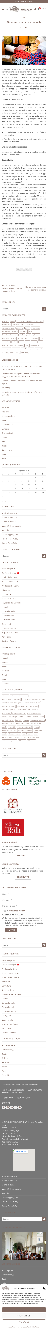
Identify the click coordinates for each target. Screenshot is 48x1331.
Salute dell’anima (9, 641)
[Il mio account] (35, 8)
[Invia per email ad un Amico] (30, 269)
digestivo (15, 331)
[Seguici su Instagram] (8, 1107)
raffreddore (38, 730)
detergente (6, 331)
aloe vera (5, 321)
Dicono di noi (7, 433)
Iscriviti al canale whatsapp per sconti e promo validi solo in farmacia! (24, 368)
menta (21, 342)
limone (20, 338)
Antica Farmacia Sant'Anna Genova (33, 699)
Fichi (30, 331)
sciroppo (5, 352)
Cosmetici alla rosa (10, 628)
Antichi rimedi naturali (11, 581)
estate (4, 717)
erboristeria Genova (34, 713)
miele (27, 342)
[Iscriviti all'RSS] (20, 1107)
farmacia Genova (38, 717)
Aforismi (5, 407)
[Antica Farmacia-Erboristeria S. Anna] (20, 8)
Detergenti (6, 624)
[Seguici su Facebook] (4, 1107)
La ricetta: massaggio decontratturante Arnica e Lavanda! (22, 393)
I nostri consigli (8, 658)
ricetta (4, 734)
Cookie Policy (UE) (9, 543)
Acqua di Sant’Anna (10, 632)
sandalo (24, 349)
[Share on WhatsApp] (18, 269)
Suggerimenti (7, 450)
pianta (37, 727)
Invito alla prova (8, 569)
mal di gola (19, 724)
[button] (45, 1288)
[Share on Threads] (26, 269)
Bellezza (5, 420)
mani (41, 338)
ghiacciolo (36, 335)
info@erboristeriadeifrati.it (13, 1136)
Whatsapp (6, 388)
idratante (5, 338)
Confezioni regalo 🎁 (10, 573)
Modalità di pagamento (11, 526)
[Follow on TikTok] (16, 1107)
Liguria (12, 724)
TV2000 (23, 737)
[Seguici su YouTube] (12, 1107)
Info (24, 17)
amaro (12, 321)
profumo (13, 345)
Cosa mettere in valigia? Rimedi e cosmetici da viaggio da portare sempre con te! (21, 375)
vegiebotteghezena (34, 737)
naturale (34, 342)
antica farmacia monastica (19, 696)
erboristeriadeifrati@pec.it (17, 1139)
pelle (40, 342)
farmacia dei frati (25, 717)
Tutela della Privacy (10, 539)
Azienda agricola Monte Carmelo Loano (30, 321)
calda (22, 325)
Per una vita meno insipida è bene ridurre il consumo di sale (12, 288)
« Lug (4, 501)
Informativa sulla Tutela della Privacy (28, 1327)
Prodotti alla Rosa (9, 577)
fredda (22, 335)
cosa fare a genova (8, 710)
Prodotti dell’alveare (10, 586)
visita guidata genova (9, 741)
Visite (4, 458)
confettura (29, 325)
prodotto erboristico (25, 730)
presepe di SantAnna (9, 730)
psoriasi (20, 345)
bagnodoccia (6, 325)
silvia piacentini (7, 737)
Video (4, 454)
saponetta (39, 349)
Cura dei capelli (8, 615)
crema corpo (35, 328)
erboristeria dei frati (18, 713)
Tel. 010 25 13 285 (9, 1133)
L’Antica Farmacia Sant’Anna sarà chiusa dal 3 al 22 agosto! (23, 382)
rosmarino (15, 349)
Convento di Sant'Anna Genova (27, 706)
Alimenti (5, 412)
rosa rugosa (6, 349)
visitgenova (31, 741)
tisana (12, 352)
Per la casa (6, 637)
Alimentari (6, 590)
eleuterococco (21, 710)
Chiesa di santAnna (8, 706)
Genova (26, 720)
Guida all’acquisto (9, 517)
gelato (28, 335)
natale (4, 727)
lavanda (13, 338)
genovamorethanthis (38, 720)
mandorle (34, 338)
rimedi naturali (27, 734)
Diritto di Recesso (9, 522)
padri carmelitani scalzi (25, 727)
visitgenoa (22, 741)
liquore (27, 338)
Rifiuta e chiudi (24, 1316)
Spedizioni (6, 530)
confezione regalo (8, 328)
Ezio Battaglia (13, 717)
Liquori (5, 607)
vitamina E (24, 352)
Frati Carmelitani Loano (10, 335)
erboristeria (6, 713)
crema (27, 328)
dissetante (23, 331)
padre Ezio (12, 727)
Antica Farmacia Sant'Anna (11, 699)
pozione (5, 345)
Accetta (23, 1310)
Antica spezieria (8, 416)
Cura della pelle (8, 611)
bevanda (16, 325)
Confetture (6, 594)
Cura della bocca (9, 620)
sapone (31, 349)
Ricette (4, 446)
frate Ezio (18, 720)
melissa (14, 342)
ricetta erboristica (14, 734)
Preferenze (24, 1322)
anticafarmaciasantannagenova (12, 703)
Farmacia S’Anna (7, 720)
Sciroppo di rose (9, 598)
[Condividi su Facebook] (22, 269)
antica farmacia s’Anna (32, 703)
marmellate (6, 342)
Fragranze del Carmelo (11, 603)
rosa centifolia (34, 345)
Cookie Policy (11, 1327)
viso (17, 352)
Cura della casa (8, 424)
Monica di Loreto (37, 724)
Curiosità (5, 429)
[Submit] (44, 309)
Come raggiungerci (10, 534)
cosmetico (19, 328)
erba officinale (33, 710)
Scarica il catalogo (9, 513)
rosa (26, 345)
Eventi (4, 437)
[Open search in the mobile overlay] (7, 9)
